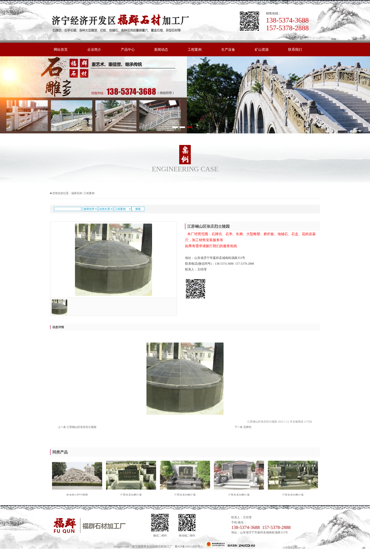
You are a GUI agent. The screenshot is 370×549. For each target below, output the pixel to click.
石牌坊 (247, 427)
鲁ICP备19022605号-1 (190, 546)
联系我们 (295, 49)
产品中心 (128, 49)
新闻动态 (161, 49)
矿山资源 (262, 49)
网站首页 (61, 49)
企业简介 (94, 49)
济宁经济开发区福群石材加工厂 (152, 546)
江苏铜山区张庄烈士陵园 (81, 427)
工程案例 (195, 49)
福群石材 (76, 193)
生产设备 (228, 49)
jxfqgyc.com (121, 546)
